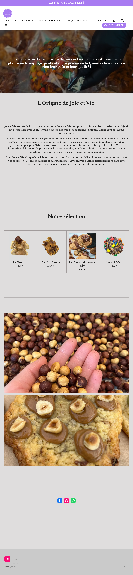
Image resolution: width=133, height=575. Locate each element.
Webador (126, 566)
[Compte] (113, 21)
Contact (16, 563)
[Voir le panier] (6, 25)
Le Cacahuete (51, 262)
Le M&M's (113, 262)
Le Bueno (19, 262)
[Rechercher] (122, 21)
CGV (15, 560)
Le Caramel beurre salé (82, 264)
